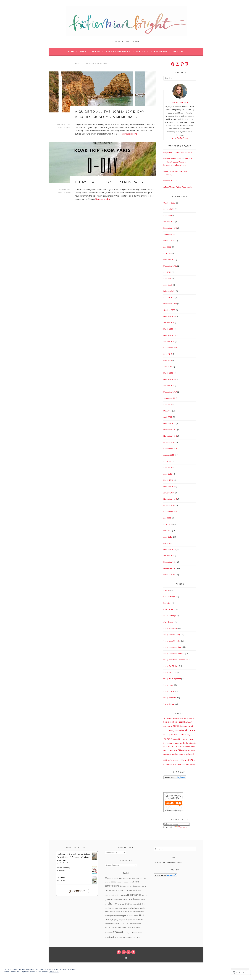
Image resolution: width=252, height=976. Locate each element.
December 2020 (170, 304)
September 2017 (170, 398)
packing (113, 916)
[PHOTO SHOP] (124, 952)
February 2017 (169, 423)
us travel (192, 764)
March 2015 (168, 543)
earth (117, 891)
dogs (170, 726)
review (181, 754)
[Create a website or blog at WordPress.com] (126, 958)
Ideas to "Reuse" (170, 181)
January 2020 (168, 322)
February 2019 (169, 335)
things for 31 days (170, 666)
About (83, 51)
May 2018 (167, 360)
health (181, 734)
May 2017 (167, 411)
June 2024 (167, 215)
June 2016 (167, 467)
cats (181, 722)
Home (71, 51)
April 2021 (167, 285)
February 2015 (169, 549)
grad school (123, 899)
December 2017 (170, 392)
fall (112, 895)
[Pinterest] (182, 64)
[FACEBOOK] (133, 952)
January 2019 (168, 341)
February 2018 (169, 379)
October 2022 (169, 241)
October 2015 (169, 505)
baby (144, 878)
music (165, 747)
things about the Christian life (175, 660)
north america (178, 746)
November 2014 (170, 568)
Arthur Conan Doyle (64, 863)
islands (175, 739)
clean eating (141, 886)
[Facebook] (173, 64)
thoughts (180, 760)
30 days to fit (167, 718)
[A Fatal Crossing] (94, 873)
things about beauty (171, 634)
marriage (175, 743)
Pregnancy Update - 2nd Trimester (177, 152)
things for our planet (172, 679)
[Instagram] (177, 64)
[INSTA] (119, 952)
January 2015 (168, 556)
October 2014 (169, 574)
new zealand (120, 912)
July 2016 (167, 461)
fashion (177, 730)
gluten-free (173, 735)
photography (189, 750)
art (130, 878)
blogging (191, 719)
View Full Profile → (180, 138)
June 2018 (167, 354)
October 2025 (169, 203)
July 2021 (167, 272)
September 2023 (170, 234)
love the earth (169, 609)
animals (176, 718)
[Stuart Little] (94, 883)
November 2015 (170, 499)
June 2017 (167, 404)
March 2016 (168, 480)
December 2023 (170, 228)
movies (193, 743)
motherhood (185, 743)
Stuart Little (62, 877)
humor (167, 739)
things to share (169, 697)
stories (170, 760)
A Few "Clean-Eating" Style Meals (177, 187)
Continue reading (129, 133)
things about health (171, 641)
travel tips (184, 764)
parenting (119, 916)
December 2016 (170, 430)
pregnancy (167, 754)
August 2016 (168, 455)
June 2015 (167, 524)
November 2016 (170, 436)
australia (139, 878)
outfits (193, 746)
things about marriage (172, 647)
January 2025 (168, 209)
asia (181, 718)
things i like (168, 685)
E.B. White (61, 880)
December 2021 (170, 266)
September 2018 (170, 348)
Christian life (187, 722)
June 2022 (167, 253)
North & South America (118, 51)
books (166, 722)
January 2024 (168, 222)
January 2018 (168, 385)
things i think (168, 691)
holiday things (169, 597)
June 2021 (167, 278)
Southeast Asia (159, 51)
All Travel (178, 51)
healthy (137, 900)
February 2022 (169, 259)
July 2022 (167, 247)
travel (189, 759)
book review (128, 882)
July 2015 (167, 518)
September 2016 (170, 448)
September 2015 (170, 512)
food (184, 730)
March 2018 (168, 373)
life (179, 739)
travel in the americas (171, 764)
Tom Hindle (61, 870)
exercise (166, 731)
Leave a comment (64, 128)
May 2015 (167, 530)
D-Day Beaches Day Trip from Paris (109, 182)
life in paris (185, 739)
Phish (180, 750)
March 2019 (168, 329)
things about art (170, 628)
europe (177, 726)
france (166, 590)
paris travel (173, 750)
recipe (107, 924)
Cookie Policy (54, 972)
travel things (168, 704)
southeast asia (123, 923)
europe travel (187, 726)
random (175, 754)
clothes (166, 726)
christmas (133, 886)
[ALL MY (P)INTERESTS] (128, 952)
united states (127, 937)
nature (170, 746)
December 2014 (170, 562)
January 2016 (168, 493)
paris (166, 750)
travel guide (128, 933)
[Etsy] (187, 64)
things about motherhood (174, 653)
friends (165, 735)
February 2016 (169, 486)
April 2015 (167, 537)
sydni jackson (180, 103)
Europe (96, 51)
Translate (183, 827)
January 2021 (168, 297)
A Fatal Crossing (63, 868)
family (171, 731)
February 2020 (169, 316)
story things (168, 622)
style (175, 760)
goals (117, 899)
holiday (187, 735)
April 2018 (167, 366)
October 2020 (169, 310)
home (107, 904)
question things (169, 615)
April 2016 (167, 474)
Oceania (140, 51)
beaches (107, 882)
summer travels (110, 927)
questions (131, 920)
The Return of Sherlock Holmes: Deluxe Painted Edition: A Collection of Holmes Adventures (73, 857)
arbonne (126, 878)
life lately (167, 603)
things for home (170, 672)
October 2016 (169, 442)
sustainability (121, 927)
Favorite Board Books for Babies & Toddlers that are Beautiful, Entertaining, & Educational (177, 162)
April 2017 (167, 417)
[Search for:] (179, 78)
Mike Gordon (123, 908)
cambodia (173, 721)
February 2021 (169, 291)
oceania (187, 746)
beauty (185, 718)
